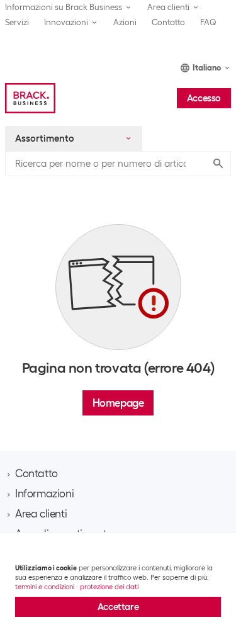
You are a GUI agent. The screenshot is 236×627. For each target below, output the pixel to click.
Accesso (204, 98)
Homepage (118, 403)
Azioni (125, 22)
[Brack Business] (30, 98)
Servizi (17, 22)
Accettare (118, 607)
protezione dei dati (109, 586)
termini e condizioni (44, 586)
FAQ (208, 22)
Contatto (168, 22)
